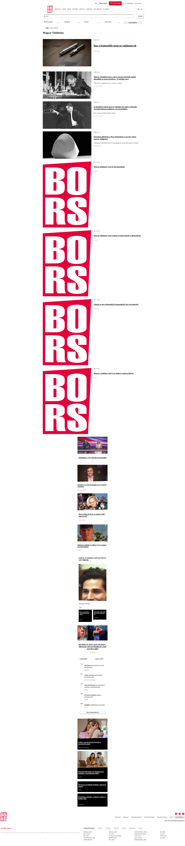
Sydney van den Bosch (89, 680)
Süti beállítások (179, 817)
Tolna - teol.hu (162, 831)
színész (80, 607)
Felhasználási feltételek (149, 817)
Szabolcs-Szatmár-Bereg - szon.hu (140, 839)
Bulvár (124, 828)
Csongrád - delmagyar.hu (88, 839)
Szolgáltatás (132, 828)
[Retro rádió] (112, 3)
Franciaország (97, 145)
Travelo (82, 9)
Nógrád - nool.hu (137, 835)
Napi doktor (98, 9)
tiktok (81, 619)
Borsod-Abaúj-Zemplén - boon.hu (89, 837)
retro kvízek (82, 520)
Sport (69, 9)
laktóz (95, 240)
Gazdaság (108, 828)
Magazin (116, 828)
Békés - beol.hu (86, 835)
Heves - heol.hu (111, 839)
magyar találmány (98, 86)
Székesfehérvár (129, 3)
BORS (47, 28)
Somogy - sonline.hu (138, 837)
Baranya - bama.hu (87, 833)
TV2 (92, 461)
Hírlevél (171, 817)
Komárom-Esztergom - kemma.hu (140, 833)
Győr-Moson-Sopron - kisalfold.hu (115, 835)
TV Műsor (106, 9)
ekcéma (95, 171)
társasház (96, 308)
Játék (96, 3)
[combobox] (52, 22)
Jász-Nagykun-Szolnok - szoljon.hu (141, 831)
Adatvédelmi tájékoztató (136, 817)
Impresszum (126, 817)
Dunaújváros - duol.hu (113, 831)
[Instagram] (180, 814)
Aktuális (58, 9)
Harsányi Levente (81, 490)
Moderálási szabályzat (162, 817)
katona (79, 550)
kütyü (95, 377)
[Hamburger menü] (44, 9)
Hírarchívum (118, 817)
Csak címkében (133, 22)
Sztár (64, 9)
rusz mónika (92, 652)
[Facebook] (183, 814)
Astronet (89, 9)
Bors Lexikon (103, 3)
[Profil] (141, 9)
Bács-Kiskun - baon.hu (87, 831)
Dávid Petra (81, 804)
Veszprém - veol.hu (163, 835)
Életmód (75, 9)
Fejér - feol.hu (111, 833)
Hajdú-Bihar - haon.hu (113, 837)
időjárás (96, 617)
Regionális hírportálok (89, 828)
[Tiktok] (176, 814)
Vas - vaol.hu (162, 833)
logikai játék (97, 51)
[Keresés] (138, 9)
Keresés (140, 16)
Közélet (100, 828)
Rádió (140, 828)
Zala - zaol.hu (162, 837)
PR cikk (86, 689)
